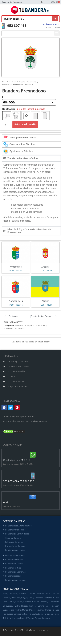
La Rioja (49, 605)
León (57, 605)
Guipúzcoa (7, 605)
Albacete (13, 593)
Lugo (5, 610)
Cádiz (31, 597)
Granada (43, 601)
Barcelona (16, 597)
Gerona (35, 601)
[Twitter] (10, 407)
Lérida (11, 610)
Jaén (31, 605)
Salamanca (17, 84)
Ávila (48, 593)
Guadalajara (54, 601)
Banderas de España (16, 82)
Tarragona (48, 614)
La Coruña (39, 605)
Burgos (24, 597)
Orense (47, 610)
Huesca (24, 605)
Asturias (40, 593)
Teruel (56, 614)
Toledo (6, 618)
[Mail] (32, 497)
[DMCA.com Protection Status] (14, 433)
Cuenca (11, 601)
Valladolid (22, 618)
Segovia (27, 614)
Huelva (17, 605)
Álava (5, 593)
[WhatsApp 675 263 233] (32, 454)
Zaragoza (46, 618)
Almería (31, 593)
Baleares (6, 597)
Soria (40, 614)
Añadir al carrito (25, 124)
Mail (5, 502)
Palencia (55, 610)
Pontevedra (8, 614)
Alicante (22, 593)
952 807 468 (16, 25)
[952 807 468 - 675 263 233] (32, 476)
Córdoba (27, 601)
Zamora (38, 618)
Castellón (48, 597)
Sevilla (34, 614)
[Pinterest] (17, 407)
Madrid (18, 610)
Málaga (32, 610)
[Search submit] (55, 18)
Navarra (40, 610)
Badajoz (55, 593)
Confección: (9, 109)
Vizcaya (31, 618)
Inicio (4, 82)
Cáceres (18, 601)
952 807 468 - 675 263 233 (18, 481)
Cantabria (39, 597)
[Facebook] (4, 407)
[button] (56, 33)
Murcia (25, 610)
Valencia (13, 618)
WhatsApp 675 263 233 (16, 460)
